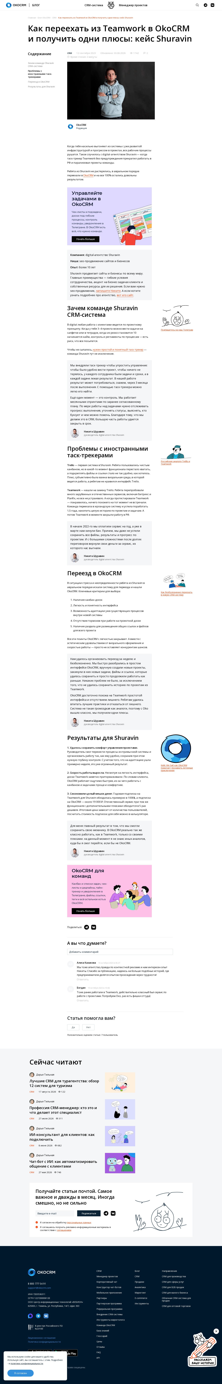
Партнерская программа (109, 1303)
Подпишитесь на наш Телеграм (177, 329)
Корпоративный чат (107, 1281)
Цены (99, 1341)
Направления (169, 1270)
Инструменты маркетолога (111, 1319)
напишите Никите (108, 291)
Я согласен (20, 1373)
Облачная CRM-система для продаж (176, 1299)
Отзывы (101, 1346)
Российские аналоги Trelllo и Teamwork (175, 462)
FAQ (99, 1352)
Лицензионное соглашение (42, 1337)
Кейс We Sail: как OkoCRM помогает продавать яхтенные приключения (177, 768)
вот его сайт (125, 295)
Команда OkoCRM (106, 1325)
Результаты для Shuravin (41, 86)
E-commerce (141, 1298)
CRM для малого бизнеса (175, 1292)
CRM (69, 53)
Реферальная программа (109, 1308)
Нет (88, 1027)
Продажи (139, 1281)
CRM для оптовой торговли (176, 1306)
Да (73, 1027)
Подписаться (89, 1213)
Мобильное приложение (109, 1292)
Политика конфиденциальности (44, 1341)
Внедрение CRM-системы (109, 1314)
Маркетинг (140, 1292)
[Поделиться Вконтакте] (93, 927)
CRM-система (94, 5)
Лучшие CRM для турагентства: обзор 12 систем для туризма (64, 1083)
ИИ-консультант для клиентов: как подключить (62, 1137)
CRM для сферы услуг (173, 1281)
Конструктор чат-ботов (109, 1287)
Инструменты (142, 1303)
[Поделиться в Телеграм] (86, 927)
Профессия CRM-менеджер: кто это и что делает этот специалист (63, 1110)
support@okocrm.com (39, 1287)
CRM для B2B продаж (173, 1287)
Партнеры (102, 1298)
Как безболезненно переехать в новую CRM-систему (176, 593)
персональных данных (79, 1222)
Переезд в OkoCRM (38, 81)
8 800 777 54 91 (37, 1283)
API (98, 1357)
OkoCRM (88, 175)
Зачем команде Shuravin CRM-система (41, 64)
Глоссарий (102, 1336)
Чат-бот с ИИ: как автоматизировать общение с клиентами (63, 1164)
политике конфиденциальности (27, 1363)
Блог (137, 1270)
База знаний (103, 1330)
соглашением (64, 1230)
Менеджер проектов (133, 5)
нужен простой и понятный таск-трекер (118, 349)
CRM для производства (174, 1276)
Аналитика (140, 1287)
